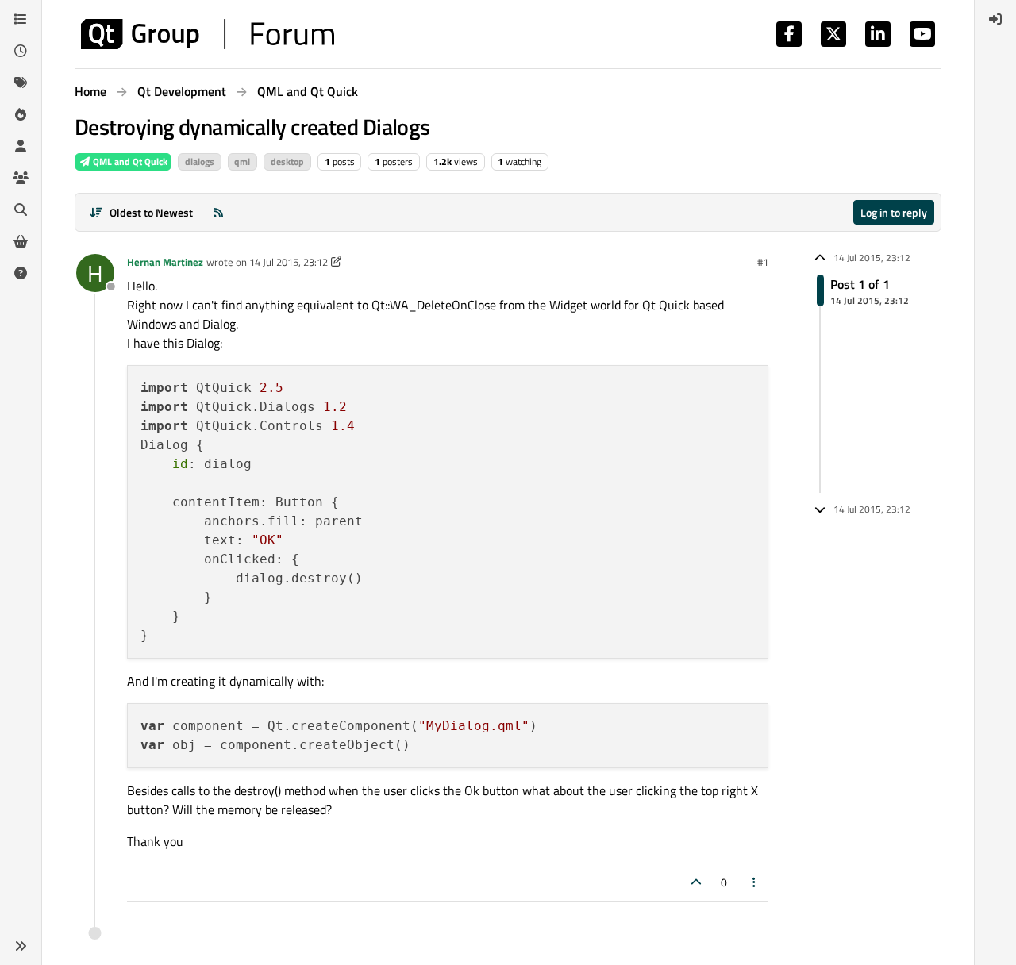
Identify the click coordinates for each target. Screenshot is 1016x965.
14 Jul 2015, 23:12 (288, 262)
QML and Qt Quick (128, 161)
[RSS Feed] (218, 212)
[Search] (20, 209)
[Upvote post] (696, 882)
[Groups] (20, 177)
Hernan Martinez (165, 262)
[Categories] (20, 19)
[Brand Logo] (207, 34)
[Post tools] (755, 882)
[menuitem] (995, 19)
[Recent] (20, 50)
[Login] (995, 19)
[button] (20, 946)
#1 (762, 262)
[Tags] (20, 82)
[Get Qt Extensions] (20, 241)
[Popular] (20, 114)
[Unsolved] (20, 273)
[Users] (20, 146)
